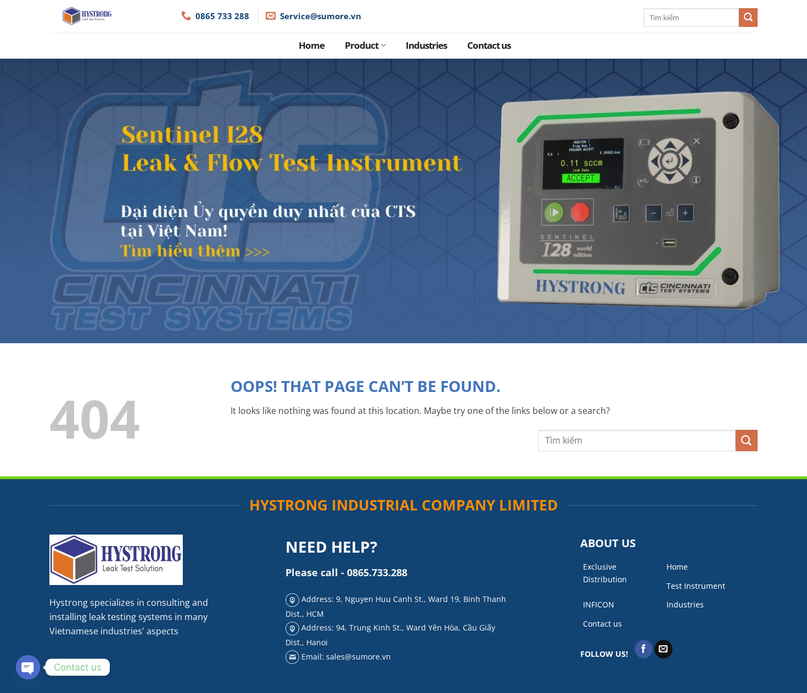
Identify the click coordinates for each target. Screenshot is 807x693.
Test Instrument (695, 586)
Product (361, 45)
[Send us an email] (663, 649)
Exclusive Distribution (605, 572)
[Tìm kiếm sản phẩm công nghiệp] (748, 17)
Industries (426, 45)
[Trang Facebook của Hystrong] (644, 649)
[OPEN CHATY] (28, 667)
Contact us (489, 45)
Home (311, 45)
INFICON (598, 604)
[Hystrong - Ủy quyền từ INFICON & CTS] (115, 16)
